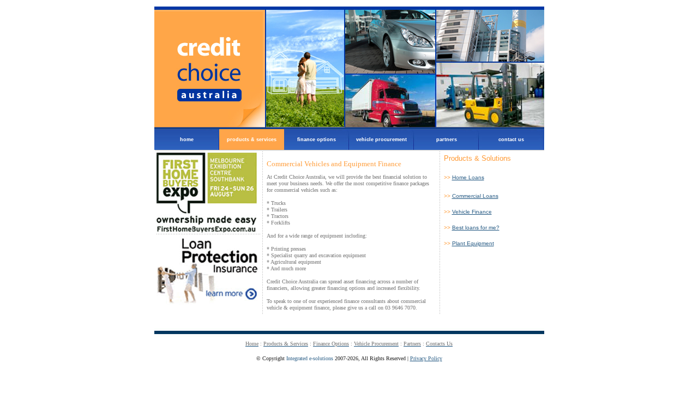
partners (435, 135)
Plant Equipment (473, 243)
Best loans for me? (476, 228)
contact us (502, 135)
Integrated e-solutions (309, 358)
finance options (310, 135)
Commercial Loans (475, 196)
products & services (248, 135)
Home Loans (468, 177)
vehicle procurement (378, 135)
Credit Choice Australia (349, 68)
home (174, 135)
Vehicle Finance (472, 212)
